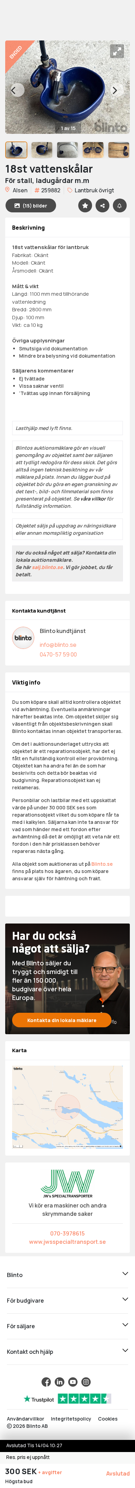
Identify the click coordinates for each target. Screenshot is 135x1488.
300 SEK (21, 1471)
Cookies (108, 1418)
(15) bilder (34, 205)
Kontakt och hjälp (30, 1352)
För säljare (21, 1326)
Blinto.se (102, 864)
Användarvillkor (25, 1418)
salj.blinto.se (47, 567)
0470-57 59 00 (58, 654)
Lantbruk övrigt (94, 190)
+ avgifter (50, 1472)
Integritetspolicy (71, 1418)
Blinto (14, 1275)
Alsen (19, 190)
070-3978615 (67, 1233)
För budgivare (25, 1300)
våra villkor (93, 498)
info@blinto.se (58, 645)
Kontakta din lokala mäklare (62, 1020)
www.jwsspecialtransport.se (67, 1242)
